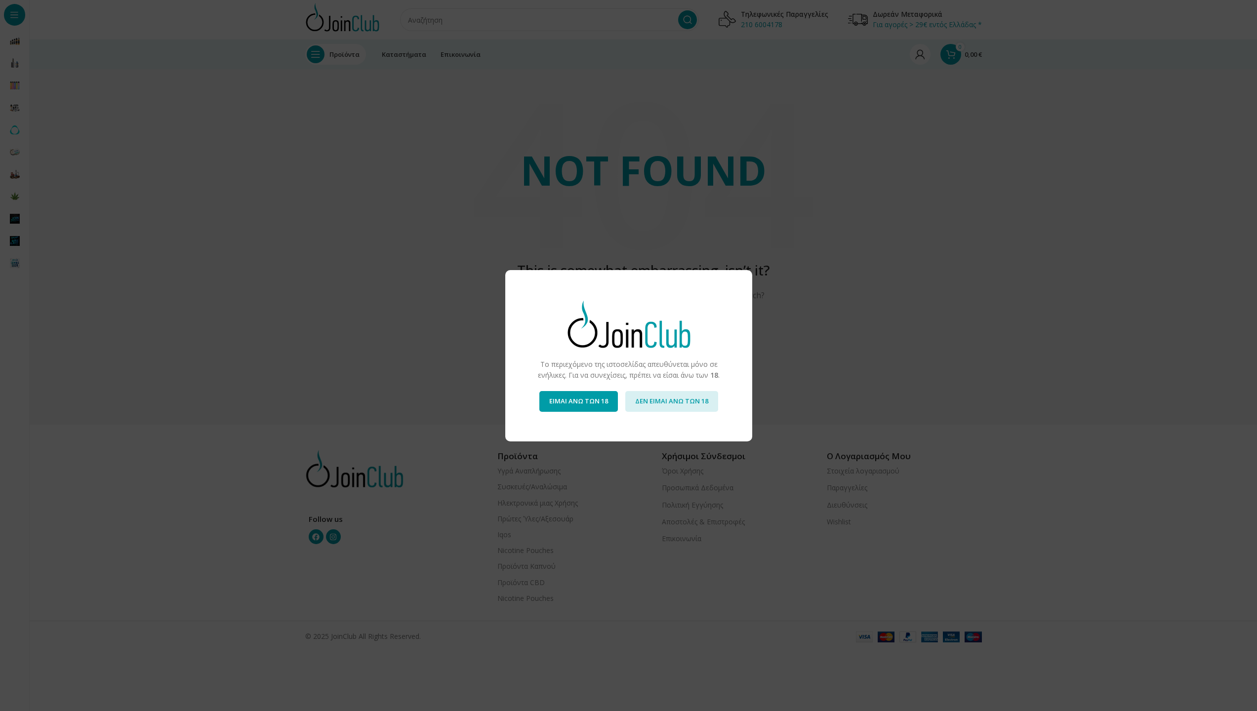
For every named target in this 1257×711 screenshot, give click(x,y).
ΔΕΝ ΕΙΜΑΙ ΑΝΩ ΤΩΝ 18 (671, 400)
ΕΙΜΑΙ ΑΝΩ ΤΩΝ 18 (578, 400)
